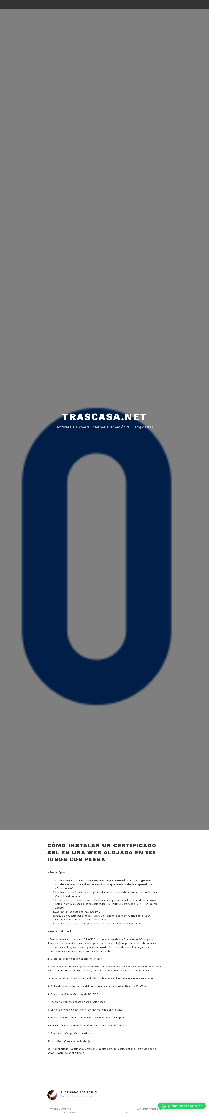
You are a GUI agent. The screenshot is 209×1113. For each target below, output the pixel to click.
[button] (182, 1106)
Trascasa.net (104, 416)
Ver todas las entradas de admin (79, 1096)
